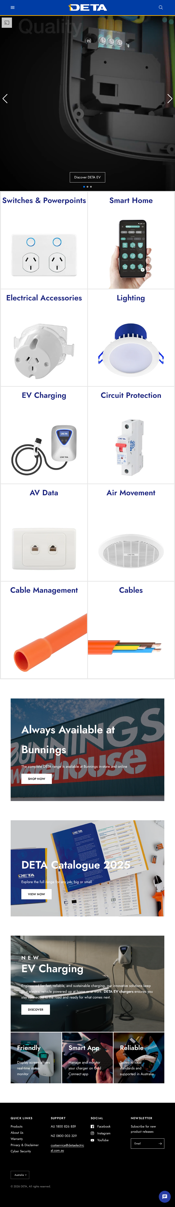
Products (16, 1126)
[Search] (160, 7)
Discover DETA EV (87, 177)
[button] (170, 98)
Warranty (17, 1138)
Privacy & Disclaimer (25, 1145)
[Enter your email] (160, 1143)
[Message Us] (165, 1197)
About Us (17, 1132)
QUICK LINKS (21, 1118)
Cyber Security (21, 1151)
